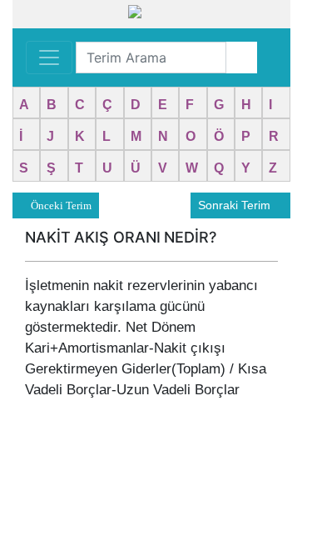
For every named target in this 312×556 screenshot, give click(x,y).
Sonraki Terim (236, 205)
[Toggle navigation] (49, 57)
